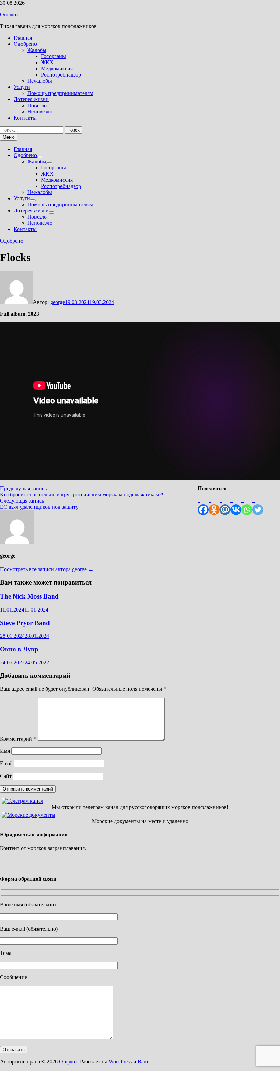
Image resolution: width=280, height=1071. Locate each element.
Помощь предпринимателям (60, 93)
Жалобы (36, 50)
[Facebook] (203, 503)
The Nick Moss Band (29, 596)
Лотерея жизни (31, 99)
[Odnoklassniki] (214, 503)
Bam (143, 1062)
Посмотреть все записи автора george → (47, 569)
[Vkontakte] (235, 503)
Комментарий (18, 739)
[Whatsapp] (246, 503)
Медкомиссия (57, 68)
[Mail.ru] (225, 503)
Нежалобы (39, 81)
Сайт (6, 776)
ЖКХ (47, 62)
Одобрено (25, 44)
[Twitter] (257, 503)
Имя (5, 751)
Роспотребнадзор (61, 75)
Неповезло (39, 111)
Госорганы (53, 56)
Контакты (25, 118)
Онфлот (9, 14)
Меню (9, 137)
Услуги (22, 87)
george (57, 302)
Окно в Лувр (19, 649)
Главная (23, 38)
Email (6, 763)
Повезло (37, 105)
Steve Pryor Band (25, 623)
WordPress (120, 1062)
